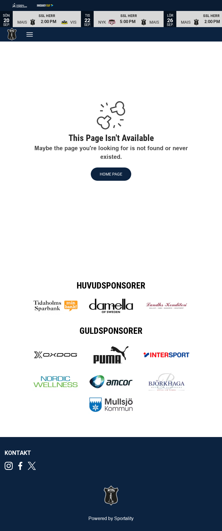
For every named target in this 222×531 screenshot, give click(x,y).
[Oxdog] (55, 355)
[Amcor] (111, 381)
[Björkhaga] (166, 381)
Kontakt (18, 452)
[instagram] (10, 466)
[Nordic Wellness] (55, 381)
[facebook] (22, 466)
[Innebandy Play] (49, 5)
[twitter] (33, 466)
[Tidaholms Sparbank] (55, 306)
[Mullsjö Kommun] (111, 405)
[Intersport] (166, 355)
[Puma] (111, 355)
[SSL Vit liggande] (24, 5)
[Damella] (111, 306)
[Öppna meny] (30, 34)
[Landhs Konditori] (166, 306)
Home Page (111, 174)
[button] (47, 19)
